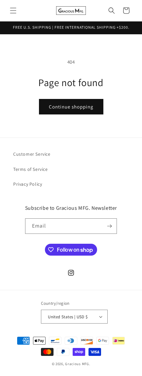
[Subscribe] (109, 226)
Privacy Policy (27, 184)
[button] (13, 10)
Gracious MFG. (77, 363)
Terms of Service (30, 169)
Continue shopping (71, 107)
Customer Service (32, 154)
